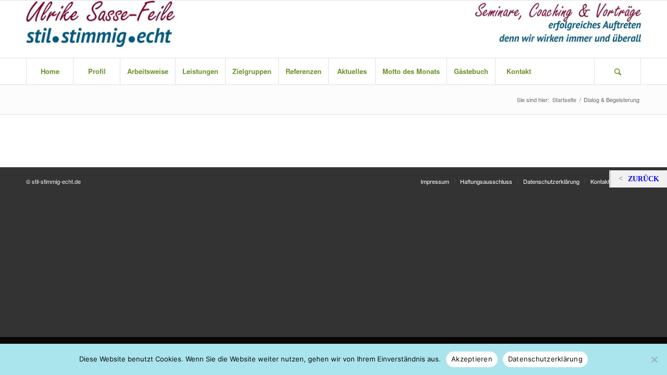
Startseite (564, 100)
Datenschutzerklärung (545, 359)
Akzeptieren (471, 359)
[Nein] (654, 359)
